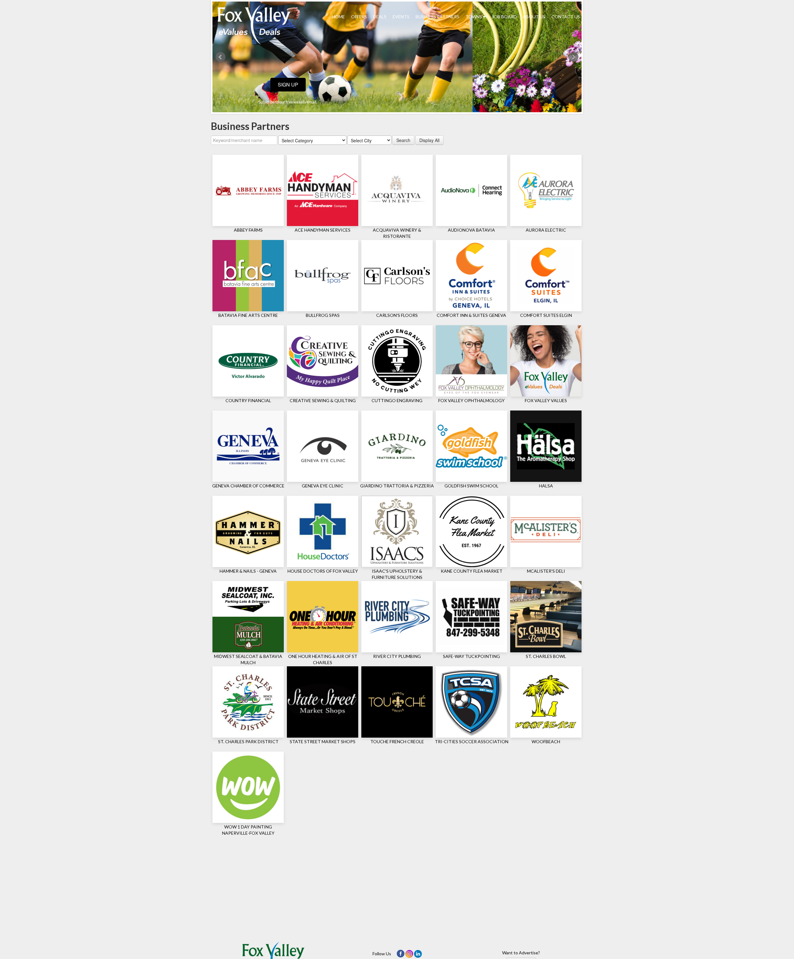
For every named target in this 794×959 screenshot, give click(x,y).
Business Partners (437, 16)
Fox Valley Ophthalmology (471, 400)
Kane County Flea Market (471, 571)
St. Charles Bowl (546, 656)
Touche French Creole (397, 741)
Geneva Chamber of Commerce (248, 485)
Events (401, 16)
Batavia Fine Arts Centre (248, 315)
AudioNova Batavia (471, 230)
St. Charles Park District (248, 741)
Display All (429, 140)
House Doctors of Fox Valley (323, 571)
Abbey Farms (248, 230)
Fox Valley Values (546, 400)
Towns (474, 16)
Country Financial (248, 400)
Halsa (546, 485)
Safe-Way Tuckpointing (471, 656)
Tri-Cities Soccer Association (471, 741)
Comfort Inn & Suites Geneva (471, 315)
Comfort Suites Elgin (546, 315)
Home (338, 16)
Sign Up (397, 84)
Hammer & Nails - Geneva (248, 571)
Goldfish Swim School (471, 485)
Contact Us (565, 16)
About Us (534, 16)
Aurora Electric (546, 230)
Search (403, 140)
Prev (220, 57)
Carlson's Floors (397, 315)
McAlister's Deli (546, 571)
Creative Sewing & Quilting (323, 400)
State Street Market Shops (322, 741)
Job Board (504, 16)
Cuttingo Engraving (397, 400)
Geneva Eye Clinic (322, 485)
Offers (359, 16)
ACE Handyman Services (322, 230)
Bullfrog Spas (323, 315)
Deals (379, 16)
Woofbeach (546, 741)
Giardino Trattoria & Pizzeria (397, 485)
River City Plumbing (397, 656)
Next (573, 57)
